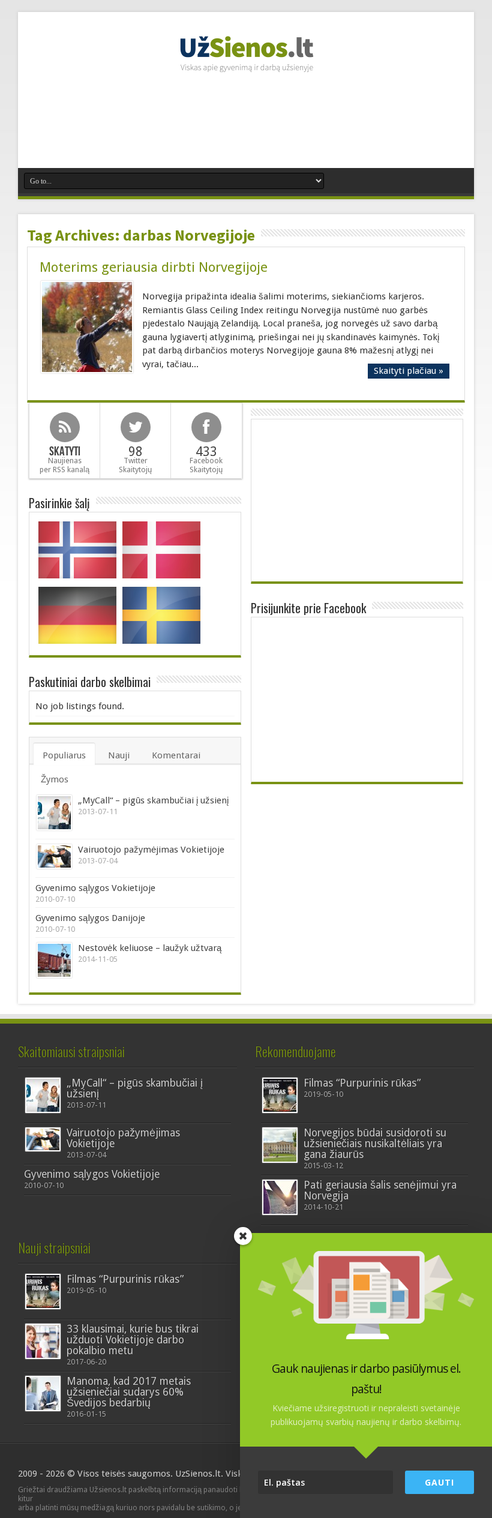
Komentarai (176, 755)
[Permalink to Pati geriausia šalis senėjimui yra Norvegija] (279, 1197)
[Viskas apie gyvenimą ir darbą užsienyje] (246, 66)
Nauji (119, 755)
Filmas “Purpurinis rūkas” (362, 1083)
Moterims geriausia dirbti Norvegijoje (154, 267)
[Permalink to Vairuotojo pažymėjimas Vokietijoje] (54, 856)
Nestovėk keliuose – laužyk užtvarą (149, 948)
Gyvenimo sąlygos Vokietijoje (95, 888)
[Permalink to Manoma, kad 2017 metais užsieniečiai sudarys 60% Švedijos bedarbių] (42, 1393)
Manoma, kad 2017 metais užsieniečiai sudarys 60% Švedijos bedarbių (129, 1392)
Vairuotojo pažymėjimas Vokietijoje (151, 849)
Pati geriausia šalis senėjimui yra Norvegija (380, 1190)
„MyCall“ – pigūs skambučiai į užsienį (153, 800)
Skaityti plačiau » (408, 370)
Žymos (54, 779)
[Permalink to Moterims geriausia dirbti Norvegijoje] (87, 327)
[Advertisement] (246, 126)
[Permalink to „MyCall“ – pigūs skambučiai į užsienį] (54, 812)
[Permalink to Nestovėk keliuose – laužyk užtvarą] (54, 960)
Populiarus (64, 755)
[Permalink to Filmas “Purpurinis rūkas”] (279, 1095)
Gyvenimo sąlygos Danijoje (90, 918)
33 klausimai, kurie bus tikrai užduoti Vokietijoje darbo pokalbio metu (133, 1340)
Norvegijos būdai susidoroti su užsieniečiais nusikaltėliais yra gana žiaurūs (375, 1143)
